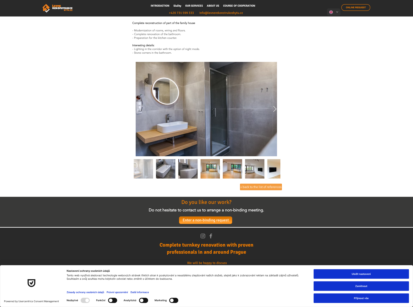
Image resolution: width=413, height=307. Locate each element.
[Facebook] (211, 236)
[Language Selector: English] (333, 12)
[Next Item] (275, 109)
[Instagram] (203, 236)
